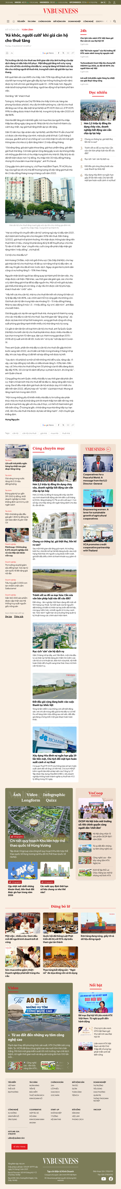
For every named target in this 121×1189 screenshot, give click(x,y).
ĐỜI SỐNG (76, 1109)
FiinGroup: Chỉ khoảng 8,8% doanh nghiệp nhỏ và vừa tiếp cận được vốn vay (16, 551)
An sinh (32, 1123)
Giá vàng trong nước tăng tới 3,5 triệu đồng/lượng (14, 481)
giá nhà (43, 433)
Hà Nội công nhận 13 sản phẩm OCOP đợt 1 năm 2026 (102, 836)
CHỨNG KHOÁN (57, 1082)
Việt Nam (11, 1085)
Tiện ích (18, 617)
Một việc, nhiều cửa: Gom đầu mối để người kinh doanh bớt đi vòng (21, 939)
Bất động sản (59, 21)
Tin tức (75, 1085)
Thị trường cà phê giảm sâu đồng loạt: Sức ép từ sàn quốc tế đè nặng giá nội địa (16, 569)
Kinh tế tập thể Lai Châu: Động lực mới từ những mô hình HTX (102, 873)
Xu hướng (12, 1113)
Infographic (54, 795)
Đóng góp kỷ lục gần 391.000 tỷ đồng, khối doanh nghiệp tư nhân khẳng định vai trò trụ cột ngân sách (17, 499)
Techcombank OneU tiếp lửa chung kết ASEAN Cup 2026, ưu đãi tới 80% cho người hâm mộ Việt (97, 65)
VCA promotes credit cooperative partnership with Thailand (96, 547)
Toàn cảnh (27, 29)
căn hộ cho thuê (29, 433)
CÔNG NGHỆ (13, 1109)
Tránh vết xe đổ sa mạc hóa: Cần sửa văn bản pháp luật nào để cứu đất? (100, 150)
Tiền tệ (32, 1089)
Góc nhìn (55, 1095)
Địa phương (13, 1092)
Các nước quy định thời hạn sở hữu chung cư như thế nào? (54, 889)
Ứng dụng (12, 1119)
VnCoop (96, 793)
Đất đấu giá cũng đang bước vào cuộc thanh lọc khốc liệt (99, 167)
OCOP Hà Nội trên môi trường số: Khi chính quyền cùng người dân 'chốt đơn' (95, 824)
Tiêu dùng (97, 1089)
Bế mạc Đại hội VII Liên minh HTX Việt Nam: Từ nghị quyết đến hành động (95, 1018)
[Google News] (48, 53)
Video (32, 795)
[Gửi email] (68, 53)
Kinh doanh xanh (36, 1119)
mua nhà (54, 433)
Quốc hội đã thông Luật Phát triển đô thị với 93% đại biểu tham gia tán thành (58, 939)
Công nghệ (88, 21)
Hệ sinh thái (56, 1119)
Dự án (8, 617)
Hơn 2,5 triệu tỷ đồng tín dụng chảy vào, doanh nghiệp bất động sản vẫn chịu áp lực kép (53, 487)
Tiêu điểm (21, 21)
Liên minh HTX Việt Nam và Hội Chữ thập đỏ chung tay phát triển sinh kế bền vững (102, 1049)
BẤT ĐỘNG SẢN (78, 1082)
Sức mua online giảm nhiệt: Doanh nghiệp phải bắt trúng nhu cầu (22, 972)
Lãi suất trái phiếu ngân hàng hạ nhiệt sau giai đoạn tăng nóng (97, 79)
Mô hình (33, 1116)
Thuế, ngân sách (36, 1095)
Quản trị (97, 1095)
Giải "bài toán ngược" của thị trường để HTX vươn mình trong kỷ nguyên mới (97, 51)
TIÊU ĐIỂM (12, 1082)
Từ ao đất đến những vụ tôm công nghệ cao (102, 847)
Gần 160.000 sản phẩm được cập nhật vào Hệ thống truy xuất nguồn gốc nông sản (16, 602)
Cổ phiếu (55, 1089)
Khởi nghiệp (56, 1113)
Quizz (51, 800)
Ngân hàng (34, 1085)
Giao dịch (55, 1092)
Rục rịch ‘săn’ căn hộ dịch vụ (97, 159)
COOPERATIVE (35, 1109)
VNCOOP (97, 1109)
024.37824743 (107, 1174)
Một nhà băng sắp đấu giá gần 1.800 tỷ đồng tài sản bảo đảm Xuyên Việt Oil (16, 518)
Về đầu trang (19, 1147)
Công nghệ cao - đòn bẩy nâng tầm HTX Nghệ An (102, 860)
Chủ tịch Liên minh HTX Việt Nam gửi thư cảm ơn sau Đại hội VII (96, 39)
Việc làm (76, 1116)
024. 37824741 (14, 1132)
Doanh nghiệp (74, 21)
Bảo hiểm (33, 1092)
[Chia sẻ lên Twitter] (63, 53)
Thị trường (98, 1085)
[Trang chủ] (13, 21)
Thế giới (11, 1089)
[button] (68, 1063)
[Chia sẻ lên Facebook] (58, 53)
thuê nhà (66, 433)
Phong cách (77, 1119)
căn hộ (15, 433)
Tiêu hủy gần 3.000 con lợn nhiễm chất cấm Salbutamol (16, 585)
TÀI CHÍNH (33, 1082)
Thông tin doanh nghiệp (100, 1099)
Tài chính (32, 21)
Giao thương (99, 1092)
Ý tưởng (54, 1116)
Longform (30, 800)
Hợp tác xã (34, 1113)
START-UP (55, 1109)
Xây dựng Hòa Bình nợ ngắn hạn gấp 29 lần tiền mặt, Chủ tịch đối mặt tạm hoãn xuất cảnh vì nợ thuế (100, 177)
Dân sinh (76, 1113)
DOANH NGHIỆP (99, 1082)
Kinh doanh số (35, 1098)
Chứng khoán (44, 21)
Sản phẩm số (13, 1116)
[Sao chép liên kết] (73, 53)
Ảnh (17, 795)
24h (52, 1085)
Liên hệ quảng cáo (16, 1138)
